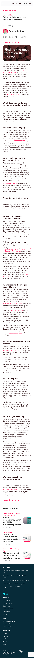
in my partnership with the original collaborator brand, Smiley (17, 250)
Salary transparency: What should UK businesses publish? (12, 521)
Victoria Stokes (19, 31)
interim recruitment (16, 310)
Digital (5, 633)
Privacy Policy (7, 624)
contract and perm (15, 333)
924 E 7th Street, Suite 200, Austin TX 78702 (16, 581)
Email (4, 584)
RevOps (5, 642)
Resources (6, 614)
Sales (4, 644)
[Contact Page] (13, 3)
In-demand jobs (19, 140)
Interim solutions (8, 603)
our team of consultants (11, 489)
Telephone (6, 587)
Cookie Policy (7, 626)
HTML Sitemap (6, 654)
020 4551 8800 (15, 587)
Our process (6, 606)
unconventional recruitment (12, 303)
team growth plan (13, 94)
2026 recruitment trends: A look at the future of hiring (11, 555)
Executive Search (8, 609)
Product (5, 639)
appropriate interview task (12, 350)
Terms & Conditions (9, 621)
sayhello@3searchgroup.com (16, 584)
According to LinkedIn (10, 184)
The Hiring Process (22, 37)
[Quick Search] (16, 3)
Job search (6, 611)
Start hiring (6, 600)
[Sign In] (20, 3)
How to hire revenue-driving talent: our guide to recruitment (12, 538)
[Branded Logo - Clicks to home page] (3, 4)
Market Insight (7, 15)
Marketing (6, 636)
